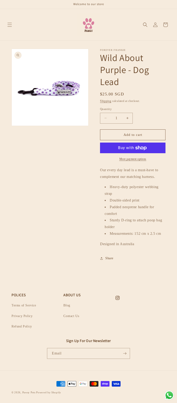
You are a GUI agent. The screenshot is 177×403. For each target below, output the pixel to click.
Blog (66, 305)
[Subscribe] (125, 353)
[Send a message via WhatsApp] (169, 395)
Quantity (106, 109)
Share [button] (109, 258)
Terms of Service (24, 305)
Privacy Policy (22, 316)
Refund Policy (22, 326)
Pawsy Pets (28, 392)
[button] (10, 25)
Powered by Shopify (48, 392)
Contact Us (71, 316)
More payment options (132, 159)
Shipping (105, 101)
